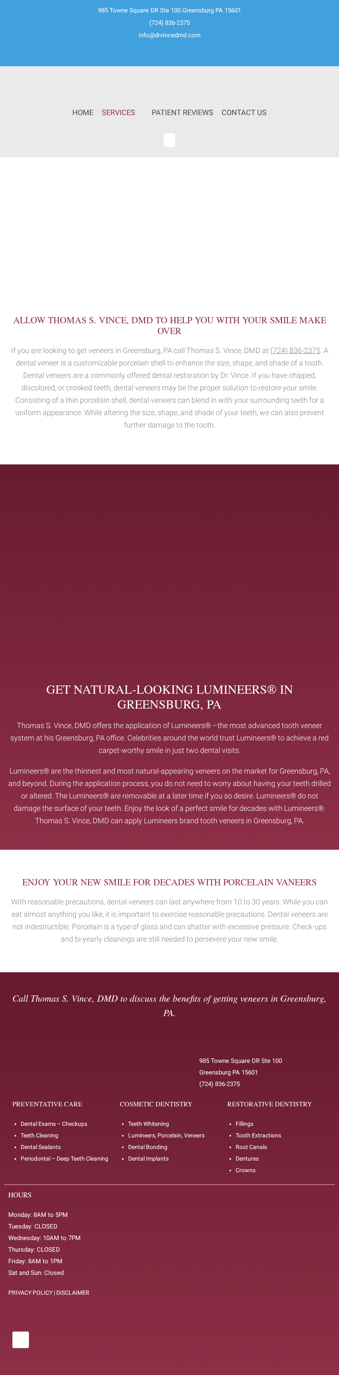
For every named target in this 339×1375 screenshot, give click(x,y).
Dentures (247, 1158)
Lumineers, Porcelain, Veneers (166, 1135)
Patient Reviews (182, 112)
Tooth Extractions (258, 1135)
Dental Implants (148, 1158)
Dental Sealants (41, 1147)
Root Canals (251, 1147)
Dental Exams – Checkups (54, 1123)
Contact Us (244, 112)
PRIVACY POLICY (30, 1292)
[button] (169, 140)
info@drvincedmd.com (169, 35)
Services (118, 112)
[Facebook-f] (20, 1340)
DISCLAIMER (72, 1292)
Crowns (245, 1170)
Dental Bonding (147, 1147)
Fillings (244, 1123)
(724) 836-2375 (169, 22)
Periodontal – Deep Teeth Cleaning (64, 1158)
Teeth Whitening (148, 1123)
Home (82, 112)
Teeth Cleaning (39, 1135)
